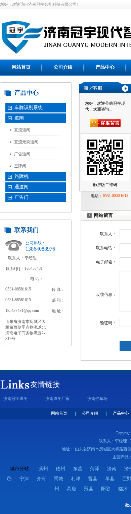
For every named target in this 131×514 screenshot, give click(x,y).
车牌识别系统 (28, 107)
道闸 (19, 117)
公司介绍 (63, 67)
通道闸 (21, 186)
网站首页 (21, 67)
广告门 (21, 197)
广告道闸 (22, 154)
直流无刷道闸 (26, 142)
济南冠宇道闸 (15, 398)
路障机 (21, 176)
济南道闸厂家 (57, 398)
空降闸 (20, 166)
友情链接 (45, 384)
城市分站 (19, 468)
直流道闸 (22, 129)
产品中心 (105, 67)
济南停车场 (97, 398)
